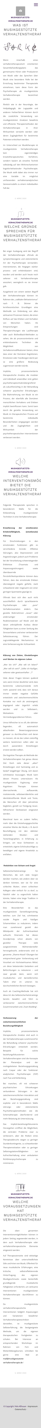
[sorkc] (20, 11)
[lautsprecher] (20, 462)
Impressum (33, 1406)
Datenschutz (20, 1409)
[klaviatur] (20, 1187)
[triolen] (20, 212)
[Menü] (35, 4)
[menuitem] (35, 4)
